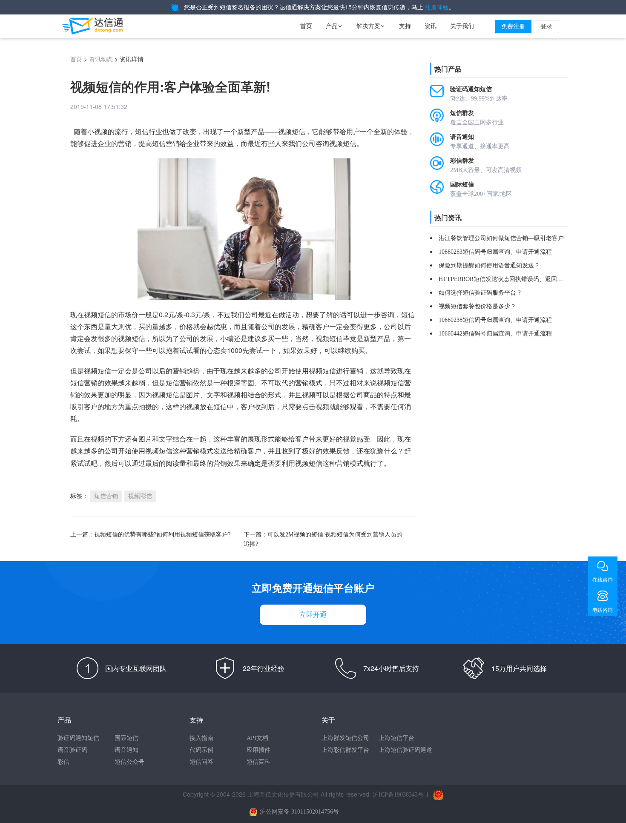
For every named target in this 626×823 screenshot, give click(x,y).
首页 (306, 26)
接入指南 (201, 738)
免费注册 (513, 26)
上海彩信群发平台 (345, 750)
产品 (334, 26)
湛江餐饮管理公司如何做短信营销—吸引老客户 (501, 238)
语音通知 (126, 750)
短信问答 (201, 762)
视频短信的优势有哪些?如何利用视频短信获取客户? (162, 534)
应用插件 (258, 750)
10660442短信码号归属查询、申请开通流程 (495, 333)
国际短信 (126, 738)
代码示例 (201, 750)
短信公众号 (129, 762)
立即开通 (313, 614)
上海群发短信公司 (345, 738)
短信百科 (258, 762)
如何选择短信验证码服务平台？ (480, 293)
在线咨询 (602, 580)
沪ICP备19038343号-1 (401, 794)
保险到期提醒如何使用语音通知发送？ (489, 265)
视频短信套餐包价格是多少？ (477, 306)
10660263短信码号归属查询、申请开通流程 (495, 252)
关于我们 (462, 26)
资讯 (430, 26)
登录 (546, 26)
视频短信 (158, 451)
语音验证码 (72, 750)
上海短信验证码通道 (405, 750)
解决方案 (370, 26)
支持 (405, 26)
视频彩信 (140, 496)
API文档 (257, 738)
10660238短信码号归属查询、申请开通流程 (495, 320)
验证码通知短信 (78, 738)
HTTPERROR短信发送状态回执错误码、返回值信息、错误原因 (522, 279)
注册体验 (437, 7)
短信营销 (165, 143)
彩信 (63, 762)
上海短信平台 (396, 738)
